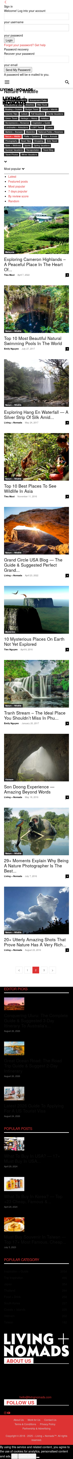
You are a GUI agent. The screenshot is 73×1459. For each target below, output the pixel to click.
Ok (14, 1456)
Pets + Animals (50, 136)
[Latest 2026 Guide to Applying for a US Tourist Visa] (36, 1093)
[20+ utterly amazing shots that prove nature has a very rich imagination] (36, 910)
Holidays (45, 118)
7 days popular (17, 191)
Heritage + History (29, 118)
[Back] (5, 2)
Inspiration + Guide (41, 122)
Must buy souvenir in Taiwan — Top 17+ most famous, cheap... (35, 1239)
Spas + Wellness (13, 145)
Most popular (16, 186)
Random (13, 201)
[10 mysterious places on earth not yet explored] (36, 609)
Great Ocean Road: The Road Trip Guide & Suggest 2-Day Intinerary (33, 1065)
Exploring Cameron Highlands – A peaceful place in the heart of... (35, 264)
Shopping (38, 140)
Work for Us (34, 1419)
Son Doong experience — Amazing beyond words (29, 789)
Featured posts (18, 181)
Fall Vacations (37, 113)
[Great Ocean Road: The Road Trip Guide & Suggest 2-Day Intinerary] (36, 1048)
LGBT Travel (37, 127)
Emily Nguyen (11, 348)
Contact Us (50, 1419)
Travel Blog (48, 150)
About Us (19, 1419)
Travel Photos (11, 154)
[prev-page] (19, 970)
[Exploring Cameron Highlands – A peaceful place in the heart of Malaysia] (36, 230)
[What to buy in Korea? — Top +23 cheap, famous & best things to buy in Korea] (36, 1184)
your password (13, 35)
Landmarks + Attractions (16, 127)
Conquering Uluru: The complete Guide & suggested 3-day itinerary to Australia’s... (36, 1020)
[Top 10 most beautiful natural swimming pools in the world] (36, 309)
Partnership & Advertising (36, 1428)
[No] (38, 1457)
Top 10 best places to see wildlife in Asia (30, 488)
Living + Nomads (13, 422)
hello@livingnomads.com (35, 1397)
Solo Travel (52, 140)
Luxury (49, 127)
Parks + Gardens (32, 136)
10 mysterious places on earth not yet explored (34, 641)
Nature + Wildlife (12, 136)
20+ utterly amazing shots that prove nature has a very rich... (35, 942)
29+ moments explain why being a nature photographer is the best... (36, 865)
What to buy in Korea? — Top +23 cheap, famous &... (33, 1198)
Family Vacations (55, 113)
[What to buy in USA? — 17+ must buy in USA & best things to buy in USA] (36, 1144)
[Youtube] (8, 1413)
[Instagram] (5, 1413)
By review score (18, 196)
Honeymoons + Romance (17, 122)
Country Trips (11, 113)
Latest (12, 176)
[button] (6, 82)
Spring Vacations (42, 145)
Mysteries (30, 131)
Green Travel (11, 118)
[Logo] (16, 90)
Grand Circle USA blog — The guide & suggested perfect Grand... (33, 565)
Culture (24, 113)
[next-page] (52, 970)
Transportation (33, 150)
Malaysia (9, 252)
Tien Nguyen (11, 649)
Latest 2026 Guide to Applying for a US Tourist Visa (34, 1108)
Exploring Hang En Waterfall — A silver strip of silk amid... (36, 414)
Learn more (27, 1456)
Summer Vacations (14, 150)
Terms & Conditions (25, 1424)
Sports (27, 145)
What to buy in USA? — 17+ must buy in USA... (32, 1158)
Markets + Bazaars (14, 131)
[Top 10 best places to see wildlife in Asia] (36, 457)
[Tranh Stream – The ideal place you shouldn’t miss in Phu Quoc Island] (36, 684)
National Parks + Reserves (50, 131)
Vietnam (9, 779)
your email (10, 65)
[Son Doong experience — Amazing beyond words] (36, 757)
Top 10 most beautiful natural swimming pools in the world (33, 340)
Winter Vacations (29, 154)
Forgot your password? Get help (25, 45)
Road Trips (26, 140)
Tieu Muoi (9, 274)
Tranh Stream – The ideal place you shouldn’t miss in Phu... (34, 715)
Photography (11, 140)
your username (14, 22)
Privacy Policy (47, 1424)
